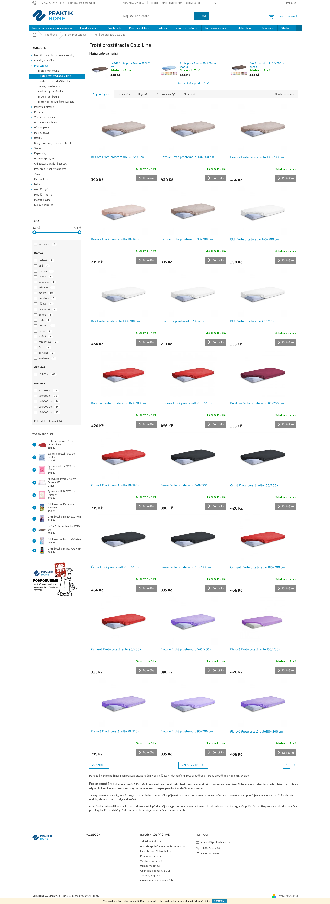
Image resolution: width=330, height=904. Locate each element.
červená (46, 353)
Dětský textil (41, 133)
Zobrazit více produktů (191, 83)
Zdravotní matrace (45, 117)
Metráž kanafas (43, 195)
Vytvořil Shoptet (288, 896)
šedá (44, 347)
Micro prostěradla (48, 97)
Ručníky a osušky (44, 61)
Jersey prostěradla (49, 86)
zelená (45, 315)
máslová (46, 287)
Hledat (201, 16)
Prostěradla (41, 66)
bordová (46, 326)
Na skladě (47, 244)
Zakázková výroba (133, 3)
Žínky (37, 174)
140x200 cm (48, 401)
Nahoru (101, 765)
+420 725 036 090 (210, 848)
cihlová (45, 271)
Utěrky (38, 138)
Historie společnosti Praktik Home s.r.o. (176, 3)
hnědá (45, 336)
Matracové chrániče (45, 122)
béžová (45, 260)
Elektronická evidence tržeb (156, 880)
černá (44, 331)
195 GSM (47, 374)
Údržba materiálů (150, 866)
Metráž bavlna (42, 200)
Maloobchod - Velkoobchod (156, 851)
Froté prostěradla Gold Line (55, 76)
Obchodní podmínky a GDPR (156, 871)
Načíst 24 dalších (193, 765)
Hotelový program (44, 158)
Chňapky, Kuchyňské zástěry (50, 164)
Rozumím (219, 901)
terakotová (48, 342)
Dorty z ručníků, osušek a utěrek (52, 143)
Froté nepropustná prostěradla (56, 102)
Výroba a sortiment (151, 861)
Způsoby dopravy (150, 876)
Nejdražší (143, 94)
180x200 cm (48, 412)
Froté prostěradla (48, 71)
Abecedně (190, 94)
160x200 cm (48, 407)
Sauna (37, 148)
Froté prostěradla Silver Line (55, 81)
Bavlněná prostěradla (50, 92)
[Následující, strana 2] (286, 765)
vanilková (47, 358)
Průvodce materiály (151, 856)
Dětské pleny (42, 128)
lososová (46, 282)
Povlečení (40, 112)
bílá (43, 266)
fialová (45, 277)
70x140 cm (48, 391)
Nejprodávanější (166, 94)
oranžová (47, 298)
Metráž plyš (41, 189)
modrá (46, 293)
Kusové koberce (43, 205)
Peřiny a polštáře (44, 107)
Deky (37, 184)
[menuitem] (52, 28)
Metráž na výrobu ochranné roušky (54, 55)
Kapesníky (40, 153)
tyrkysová (47, 309)
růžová (45, 304)
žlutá (44, 320)
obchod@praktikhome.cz (215, 842)
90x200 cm (48, 396)
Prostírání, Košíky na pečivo (50, 169)
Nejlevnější (124, 94)
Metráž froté (41, 179)
